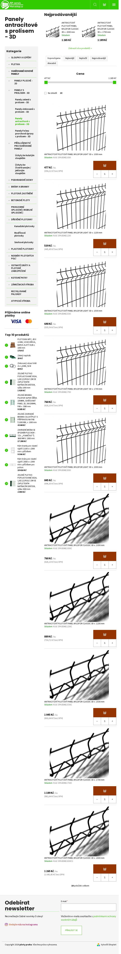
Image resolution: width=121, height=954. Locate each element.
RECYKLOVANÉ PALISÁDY (18, 293)
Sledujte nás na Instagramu (23, 924)
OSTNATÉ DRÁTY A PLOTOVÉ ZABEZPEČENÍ (20, 268)
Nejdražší (83, 58)
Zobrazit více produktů (79, 48)
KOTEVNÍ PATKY (19, 278)
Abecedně (52, 63)
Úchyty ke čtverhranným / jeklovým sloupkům (23, 169)
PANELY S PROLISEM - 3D (22, 92)
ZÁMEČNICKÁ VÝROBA (22, 284)
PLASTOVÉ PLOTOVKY (22, 249)
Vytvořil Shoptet (108, 944)
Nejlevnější (69, 58)
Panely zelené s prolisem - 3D (23, 101)
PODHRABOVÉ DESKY (22, 180)
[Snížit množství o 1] (97, 174)
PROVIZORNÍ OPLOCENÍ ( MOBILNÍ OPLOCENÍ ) (21, 209)
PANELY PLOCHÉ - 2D (23, 82)
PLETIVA (15, 64)
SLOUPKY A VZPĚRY (21, 57)
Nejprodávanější (99, 58)
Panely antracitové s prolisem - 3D (22, 121)
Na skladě (55, 93)
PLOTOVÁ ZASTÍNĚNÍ (22, 193)
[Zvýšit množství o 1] (112, 174)
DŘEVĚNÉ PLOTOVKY (21, 219)
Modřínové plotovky (20, 234)
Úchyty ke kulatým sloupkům (24, 157)
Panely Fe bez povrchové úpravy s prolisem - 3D (24, 133)
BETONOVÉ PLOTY (20, 200)
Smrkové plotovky (23, 242)
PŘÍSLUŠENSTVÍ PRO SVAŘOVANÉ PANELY (23, 145)
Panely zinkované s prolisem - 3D (25, 110)
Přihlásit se (71, 930)
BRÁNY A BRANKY (20, 186)
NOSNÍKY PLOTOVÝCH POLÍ (22, 257)
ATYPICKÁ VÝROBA (20, 301)
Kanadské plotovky (24, 226)
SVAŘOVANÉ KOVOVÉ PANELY (22, 72)
